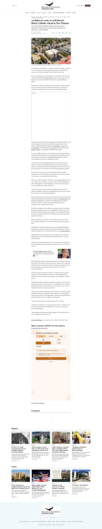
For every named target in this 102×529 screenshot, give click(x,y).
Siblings (57, 521)
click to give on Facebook (38, 403)
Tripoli (62, 524)
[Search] (16, 5)
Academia (74, 483)
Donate (27, 12)
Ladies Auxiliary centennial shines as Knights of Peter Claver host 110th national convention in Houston (60, 449)
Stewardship (35, 17)
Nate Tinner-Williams (16, 459)
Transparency (63, 521)
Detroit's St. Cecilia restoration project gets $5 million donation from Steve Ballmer (19, 449)
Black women (39, 16)
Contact (49, 12)
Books (53, 521)
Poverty (64, 16)
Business (41, 17)
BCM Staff (14, 496)
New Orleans (51, 16)
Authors (44, 12)
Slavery (57, 16)
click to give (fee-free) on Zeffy (40, 328)
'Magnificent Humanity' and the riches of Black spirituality (79, 448)
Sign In (78, 5)
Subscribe (33, 12)
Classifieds (80, 521)
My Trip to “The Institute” (80, 485)
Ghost (59, 524)
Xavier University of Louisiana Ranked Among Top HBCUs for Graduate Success (21, 486)
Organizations (74, 521)
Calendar (68, 12)
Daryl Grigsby (75, 458)
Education (45, 16)
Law (61, 16)
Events (53, 445)
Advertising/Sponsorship (58, 12)
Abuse (69, 16)
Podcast (74, 12)
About (38, 12)
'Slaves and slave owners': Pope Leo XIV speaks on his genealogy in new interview (40, 448)
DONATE (87, 5)
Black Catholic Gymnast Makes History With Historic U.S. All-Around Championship (39, 487)
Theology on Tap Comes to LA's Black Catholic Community (58, 486)
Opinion (73, 445)
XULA (13, 483)
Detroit (13, 445)
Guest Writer (75, 492)
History (33, 16)
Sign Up (82, 5)
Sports (33, 483)
